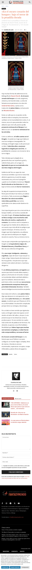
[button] (2, 2)
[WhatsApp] (14, 363)
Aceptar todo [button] (5, 567)
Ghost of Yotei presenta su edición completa (12, 529)
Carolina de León (8, 30)
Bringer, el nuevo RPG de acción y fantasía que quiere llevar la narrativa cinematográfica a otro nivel (16, 539)
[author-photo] (16, 380)
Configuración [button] (25, 567)
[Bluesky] (17, 391)
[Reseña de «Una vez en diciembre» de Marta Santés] (6, 414)
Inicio (3, 6)
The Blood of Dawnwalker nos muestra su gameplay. (14, 532)
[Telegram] (18, 363)
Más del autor (18, 398)
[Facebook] (3, 363)
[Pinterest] (10, 363)
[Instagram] (14, 391)
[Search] (29, 2)
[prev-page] (3, 428)
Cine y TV (4, 406)
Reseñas (3, 8)
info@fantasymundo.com (16, 517)
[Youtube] (18, 503)
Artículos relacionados (8, 398)
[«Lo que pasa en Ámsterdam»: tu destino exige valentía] (6, 422)
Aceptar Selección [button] (15, 567)
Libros (7, 6)
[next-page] (5, 428)
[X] (7, 363)
